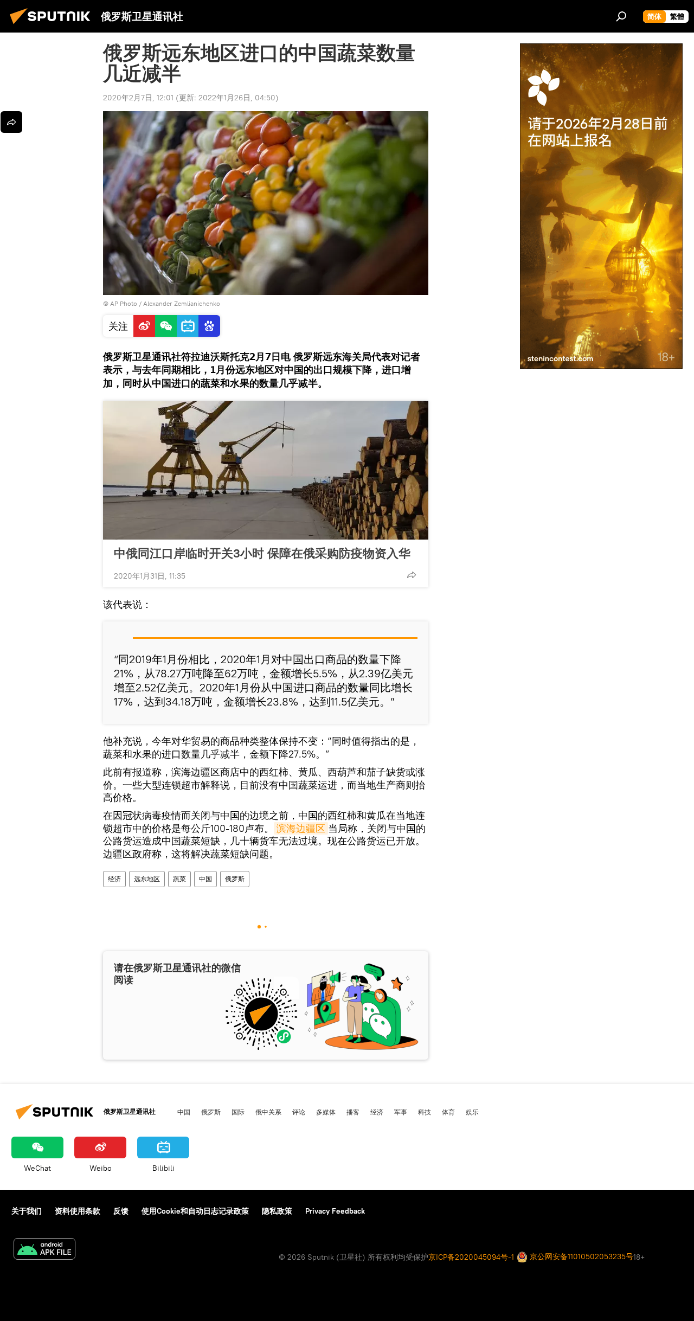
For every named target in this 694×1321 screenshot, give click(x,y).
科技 (424, 1112)
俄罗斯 (235, 879)
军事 (400, 1112)
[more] (411, 575)
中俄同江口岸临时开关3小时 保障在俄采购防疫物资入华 (262, 553)
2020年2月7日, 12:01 (138, 97)
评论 (298, 1112)
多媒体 (326, 1112)
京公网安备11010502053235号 (580, 1256)
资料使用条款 (77, 1211)
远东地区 (147, 879)
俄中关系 (268, 1112)
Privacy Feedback (335, 1211)
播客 (352, 1112)
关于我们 (26, 1211)
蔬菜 (179, 879)
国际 (238, 1112)
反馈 (120, 1211)
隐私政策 (277, 1211)
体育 (448, 1112)
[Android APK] (44, 1250)
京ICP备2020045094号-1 (471, 1257)
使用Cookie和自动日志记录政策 (195, 1211)
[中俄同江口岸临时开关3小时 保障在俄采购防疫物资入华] (265, 470)
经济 (114, 879)
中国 (205, 879)
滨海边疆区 (301, 828)
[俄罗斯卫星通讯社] (53, 25)
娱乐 (472, 1112)
